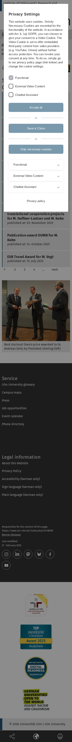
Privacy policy (36, 201)
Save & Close (36, 128)
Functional (21, 77)
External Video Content (30, 86)
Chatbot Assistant (26, 94)
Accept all (36, 107)
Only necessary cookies (36, 149)
